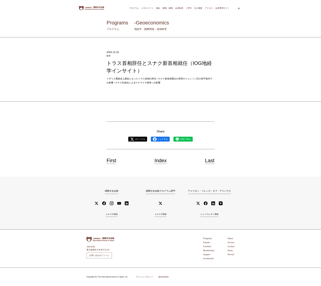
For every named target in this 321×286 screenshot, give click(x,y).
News (230, 250)
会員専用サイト (222, 8)
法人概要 (198, 8)
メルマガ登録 (112, 214)
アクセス (209, 8)
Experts (206, 242)
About (230, 238)
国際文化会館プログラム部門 (160, 191)
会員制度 (179, 8)
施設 (158, 8)
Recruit (231, 254)
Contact (231, 246)
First (111, 160)
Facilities (207, 246)
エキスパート (148, 8)
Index (160, 160)
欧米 (109, 56)
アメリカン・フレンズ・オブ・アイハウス (209, 191)
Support (206, 254)
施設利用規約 (163, 277)
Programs (207, 238)
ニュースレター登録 (209, 214)
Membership (208, 250)
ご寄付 (189, 8)
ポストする (140, 139)
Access (231, 242)
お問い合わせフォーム (99, 255)
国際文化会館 (111, 191)
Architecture (208, 258)
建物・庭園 (168, 8)
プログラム (134, 8)
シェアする (163, 139)
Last (209, 160)
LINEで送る (185, 139)
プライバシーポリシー (144, 277)
